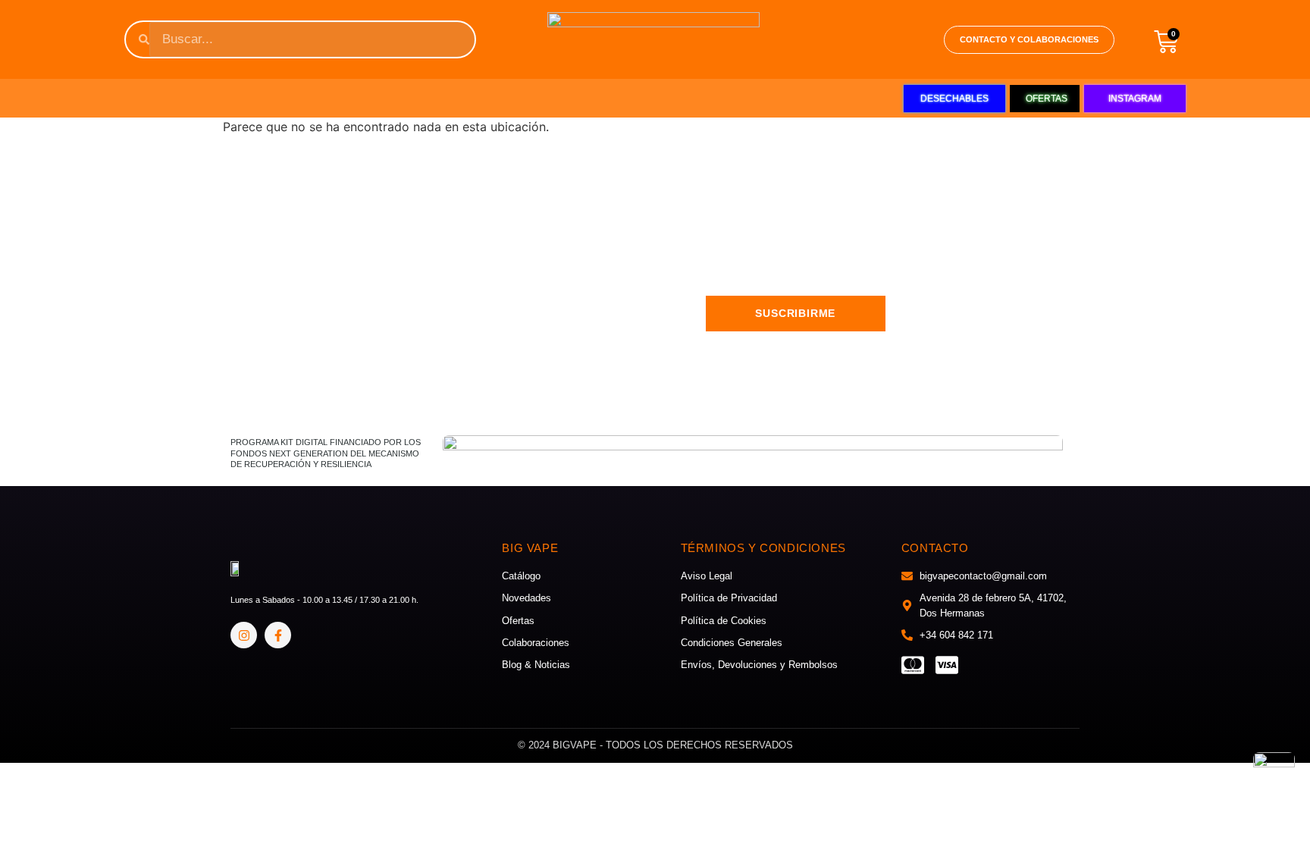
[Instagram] (243, 635)
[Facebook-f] (278, 635)
